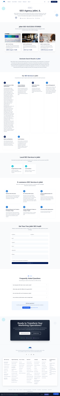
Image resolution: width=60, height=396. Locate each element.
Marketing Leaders (22, 363)
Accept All (46, 394)
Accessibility (39, 389)
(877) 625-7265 (34, 307)
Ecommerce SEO (6, 366)
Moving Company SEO (30, 376)
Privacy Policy (34, 389)
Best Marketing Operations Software (15, 380)
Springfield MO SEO (44, 376)
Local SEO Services (7, 364)
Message (13, 254)
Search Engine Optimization (6, 362)
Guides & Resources (37, 373)
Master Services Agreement (27, 389)
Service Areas (10, 389)
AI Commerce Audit (14, 373)
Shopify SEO (6, 369)
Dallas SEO (43, 363)
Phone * (13, 246)
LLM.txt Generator (36, 374)
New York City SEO (44, 371)
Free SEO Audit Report (7, 376)
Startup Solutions (14, 376)
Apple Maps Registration (6, 378)
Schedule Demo (36, 333)
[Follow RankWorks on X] (29, 354)
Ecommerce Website (14, 371)
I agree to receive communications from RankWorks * (20, 260)
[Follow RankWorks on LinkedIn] (34, 354)
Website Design (14, 363)
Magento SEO (6, 370)
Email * (13, 238)
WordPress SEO (6, 367)
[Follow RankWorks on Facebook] (26, 354)
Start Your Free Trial (25, 333)
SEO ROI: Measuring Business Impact (37, 381)
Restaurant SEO (29, 379)
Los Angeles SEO (44, 366)
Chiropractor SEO (29, 363)
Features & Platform (37, 365)
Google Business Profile (14, 370)
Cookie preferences (30, 391)
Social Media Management (13, 367)
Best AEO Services (14, 382)
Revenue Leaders (21, 365)
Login (48, 1)
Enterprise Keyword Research (37, 378)
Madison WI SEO (44, 368)
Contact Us (20, 389)
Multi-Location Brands (22, 373)
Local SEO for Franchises (36, 383)
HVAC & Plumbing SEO (30, 371)
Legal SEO (28, 373)
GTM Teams (21, 368)
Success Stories (36, 363)
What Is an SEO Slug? (37, 376)
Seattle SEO (43, 374)
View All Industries (29, 382)
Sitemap (14, 389)
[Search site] (45, 2)
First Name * (13, 234)
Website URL (13, 250)
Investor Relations (44, 389)
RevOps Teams (21, 366)
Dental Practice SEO (30, 365)
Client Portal (50, 389)
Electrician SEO (29, 366)
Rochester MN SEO (44, 373)
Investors (35, 368)
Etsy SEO (5, 372)
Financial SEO (29, 368)
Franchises (20, 371)
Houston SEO (44, 365)
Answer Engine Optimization (6, 374)
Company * (13, 242)
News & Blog (36, 371)
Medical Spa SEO (29, 374)
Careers (35, 366)
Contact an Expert (26, 307)
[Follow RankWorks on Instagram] (31, 354)
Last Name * (32, 234)
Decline (42, 394)
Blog (17, 389)
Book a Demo (54, 1)
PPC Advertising (14, 365)
